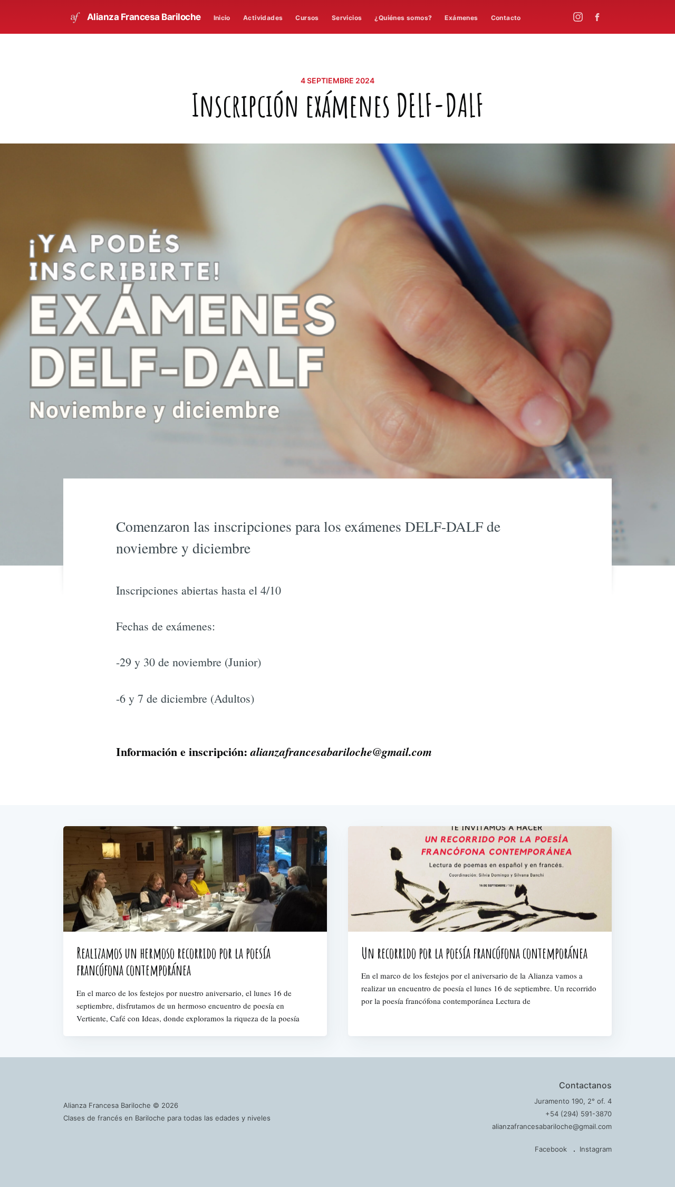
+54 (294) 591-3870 (578, 1113)
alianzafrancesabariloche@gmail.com (552, 1126)
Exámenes (461, 18)
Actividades (263, 18)
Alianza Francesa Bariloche (143, 17)
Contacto (506, 18)
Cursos (307, 18)
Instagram (596, 1149)
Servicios (347, 18)
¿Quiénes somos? (403, 18)
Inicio (222, 18)
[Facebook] (600, 17)
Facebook (551, 1149)
